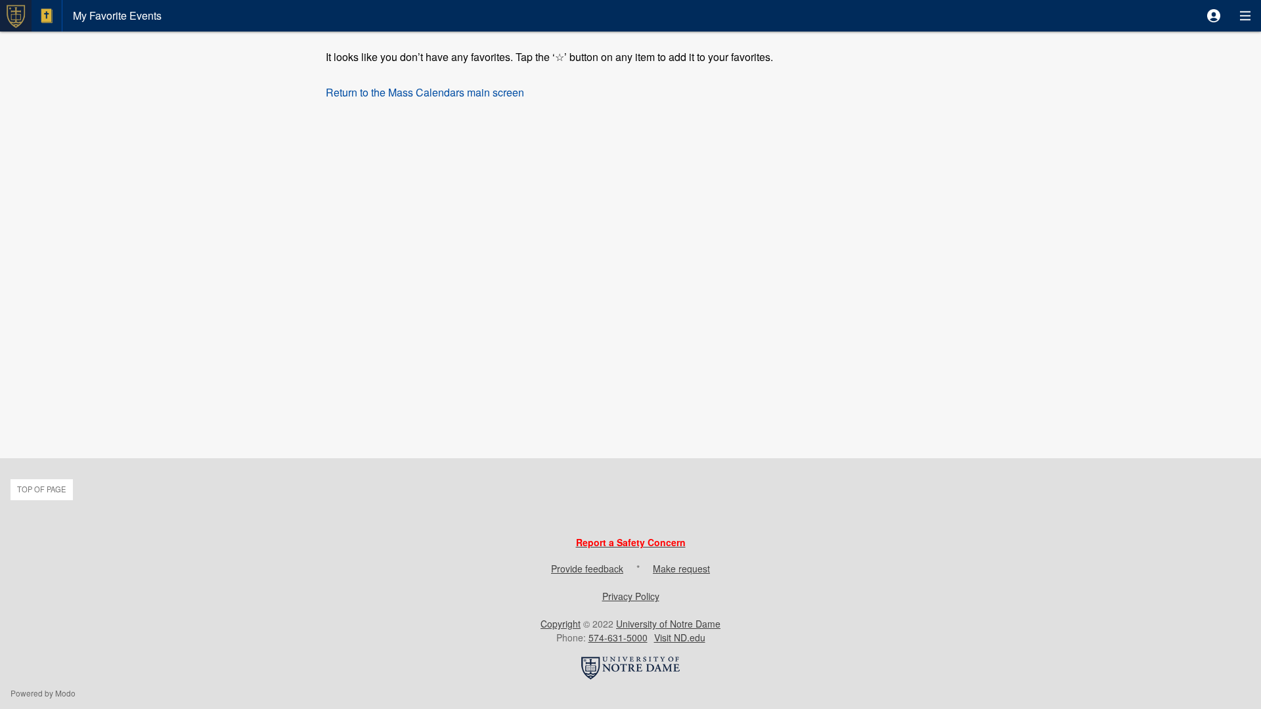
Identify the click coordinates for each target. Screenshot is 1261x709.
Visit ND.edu (679, 637)
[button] (1213, 16)
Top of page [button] (41, 489)
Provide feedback (587, 568)
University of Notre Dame (668, 623)
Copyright (561, 623)
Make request (681, 568)
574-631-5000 (618, 637)
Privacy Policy (630, 596)
